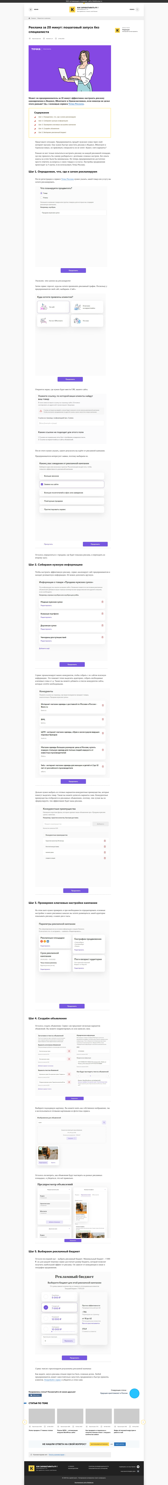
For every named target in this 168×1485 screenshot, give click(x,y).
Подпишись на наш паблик (127, 1466)
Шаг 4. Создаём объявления (48, 128)
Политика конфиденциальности (99, 1466)
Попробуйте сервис (52, 1379)
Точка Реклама (76, 104)
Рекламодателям (73, 1468)
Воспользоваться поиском (99, 1444)
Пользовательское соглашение (98, 1468)
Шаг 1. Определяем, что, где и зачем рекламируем (57, 117)
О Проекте (71, 1466)
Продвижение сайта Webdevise (84, 1482)
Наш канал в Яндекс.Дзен (128, 1471)
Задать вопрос (120, 1444)
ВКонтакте (36, 1395)
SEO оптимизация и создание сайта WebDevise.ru (84, 1)
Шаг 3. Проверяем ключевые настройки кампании (57, 125)
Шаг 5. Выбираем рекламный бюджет (52, 132)
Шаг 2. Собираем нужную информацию (53, 121)
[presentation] (25, 1422)
